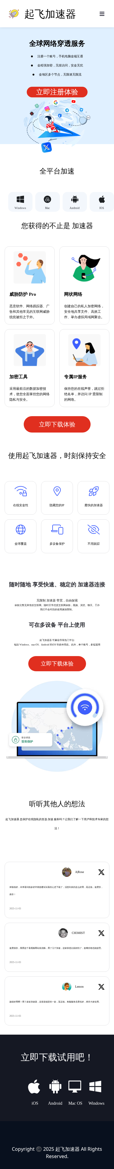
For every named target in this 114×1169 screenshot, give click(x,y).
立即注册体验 (57, 92)
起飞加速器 (67, 1149)
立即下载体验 (57, 424)
